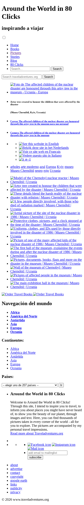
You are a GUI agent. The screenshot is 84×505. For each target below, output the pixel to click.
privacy (15, 492)
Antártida (16, 356)
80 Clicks (16, 64)
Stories (15, 57)
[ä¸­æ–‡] (25, 159)
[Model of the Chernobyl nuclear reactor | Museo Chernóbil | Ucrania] (46, 182)
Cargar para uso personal (44, 122)
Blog (13, 60)
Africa (14, 348)
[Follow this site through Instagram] (63, 444)
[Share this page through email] (36, 448)
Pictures (15, 53)
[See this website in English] (39, 144)
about (14, 465)
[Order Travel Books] (33, 294)
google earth (18, 480)
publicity (16, 488)
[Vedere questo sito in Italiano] (40, 155)
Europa (15, 364)
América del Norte (23, 352)
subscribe (35, 457)
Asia (13, 360)
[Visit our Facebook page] (39, 444)
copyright (16, 476)
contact (15, 473)
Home (14, 45)
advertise (16, 469)
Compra (45, 134)
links (13, 484)
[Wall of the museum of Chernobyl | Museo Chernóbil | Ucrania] (46, 271)
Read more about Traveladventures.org (36, 433)
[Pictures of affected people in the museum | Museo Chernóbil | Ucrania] (46, 279)
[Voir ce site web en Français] (40, 151)
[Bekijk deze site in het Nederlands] (44, 148)
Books (14, 49)
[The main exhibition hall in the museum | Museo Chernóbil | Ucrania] (46, 287)
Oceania (16, 368)
